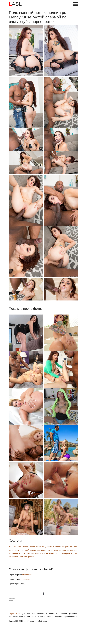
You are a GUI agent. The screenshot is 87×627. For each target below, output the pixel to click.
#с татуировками (58, 550)
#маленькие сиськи (36, 553)
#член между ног (16, 550)
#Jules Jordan (29, 547)
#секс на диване (44, 547)
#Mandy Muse (15, 547)
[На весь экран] (12, 598)
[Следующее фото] (12, 600)
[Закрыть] (10, 598)
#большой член (16, 557)
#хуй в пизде (30, 550)
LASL (15, 4)
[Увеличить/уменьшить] (14, 598)
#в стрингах (29, 557)
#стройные (72, 550)
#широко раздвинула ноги (65, 547)
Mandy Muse (27, 575)
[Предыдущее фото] (10, 600)
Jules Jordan (26, 579)
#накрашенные (43, 550)
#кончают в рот (53, 553)
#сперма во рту (69, 553)
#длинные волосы (17, 553)
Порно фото (14, 614)
